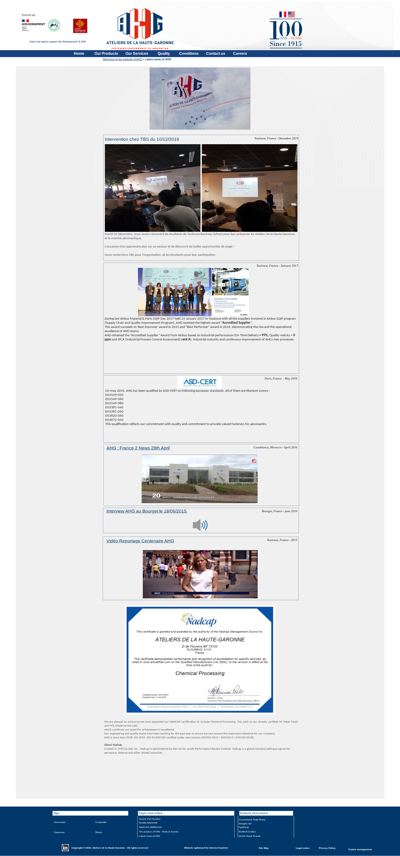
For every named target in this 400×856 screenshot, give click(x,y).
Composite (101, 822)
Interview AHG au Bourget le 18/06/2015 (147, 511)
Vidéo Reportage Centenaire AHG (140, 540)
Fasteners (59, 832)
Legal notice (303, 848)
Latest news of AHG (149, 836)
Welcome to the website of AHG (122, 59)
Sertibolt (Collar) (247, 831)
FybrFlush (244, 827)
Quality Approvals (148, 822)
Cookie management (360, 849)
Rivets (98, 832)
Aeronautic (60, 822)
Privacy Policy (327, 848)
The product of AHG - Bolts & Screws (158, 831)
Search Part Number (150, 819)
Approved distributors (150, 827)
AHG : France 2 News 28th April (138, 448)
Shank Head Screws (249, 836)
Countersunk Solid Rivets (252, 819)
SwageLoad (245, 823)
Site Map (264, 848)
